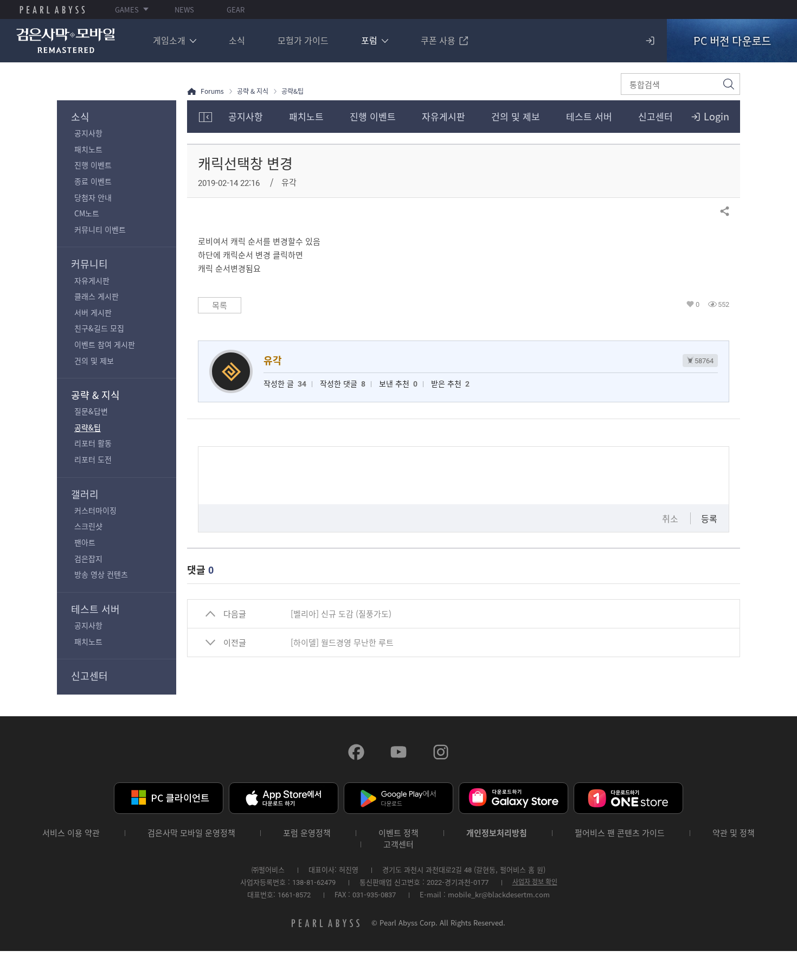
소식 (237, 40)
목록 (219, 305)
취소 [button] (670, 518)
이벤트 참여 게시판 (104, 344)
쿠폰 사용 (438, 40)
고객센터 (398, 844)
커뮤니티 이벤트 (100, 229)
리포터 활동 (93, 443)
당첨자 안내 (93, 197)
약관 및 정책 (733, 833)
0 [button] (697, 304)
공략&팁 (87, 427)
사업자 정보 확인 (534, 882)
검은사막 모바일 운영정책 (191, 833)
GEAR (236, 9)
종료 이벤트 (93, 181)
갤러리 (85, 494)
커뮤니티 (89, 263)
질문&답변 (91, 411)
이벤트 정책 (398, 833)
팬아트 (84, 542)
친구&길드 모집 (99, 328)
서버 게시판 (93, 312)
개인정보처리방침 (496, 833)
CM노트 (86, 213)
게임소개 (169, 40)
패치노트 (88, 149)
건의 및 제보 (94, 360)
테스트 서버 (95, 609)
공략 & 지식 (95, 395)
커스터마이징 (95, 510)
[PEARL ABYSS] (52, 9)
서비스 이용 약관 (71, 833)
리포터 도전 (93, 459)
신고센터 (89, 676)
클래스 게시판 (96, 296)
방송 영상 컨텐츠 (101, 574)
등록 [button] (709, 518)
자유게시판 (92, 280)
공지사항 (88, 132)
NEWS (184, 9)
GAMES (127, 9)
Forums (212, 91)
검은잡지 (88, 558)
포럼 (369, 40)
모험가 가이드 (303, 40)
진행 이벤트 (93, 164)
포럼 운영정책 (307, 833)
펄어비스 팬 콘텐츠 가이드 (620, 833)
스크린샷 (88, 526)
